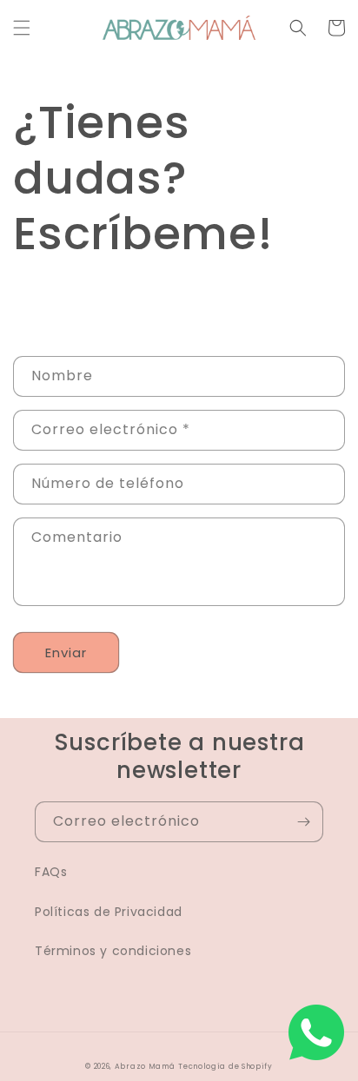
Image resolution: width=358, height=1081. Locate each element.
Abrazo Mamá (145, 1066)
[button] (22, 28)
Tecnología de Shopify (225, 1066)
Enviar (66, 652)
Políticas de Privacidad (108, 911)
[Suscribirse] (303, 821)
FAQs (51, 871)
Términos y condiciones (113, 950)
